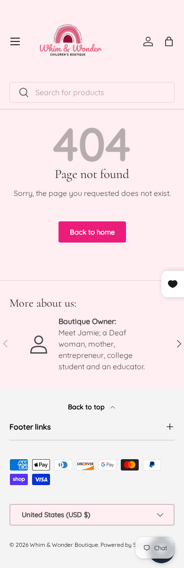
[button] (169, 41)
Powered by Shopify (126, 544)
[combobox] (92, 92)
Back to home (92, 231)
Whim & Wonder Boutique (64, 544)
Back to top (87, 407)
